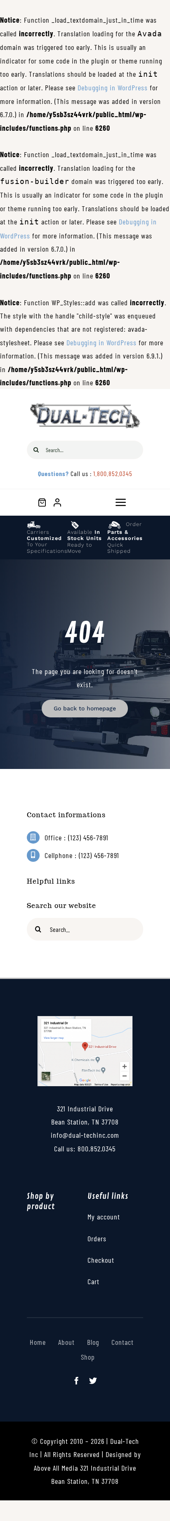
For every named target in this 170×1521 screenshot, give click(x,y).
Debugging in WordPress (113, 87)
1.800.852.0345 (112, 473)
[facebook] (77, 1380)
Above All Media (57, 1467)
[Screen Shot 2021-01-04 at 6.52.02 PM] (85, 1019)
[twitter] (93, 1380)
